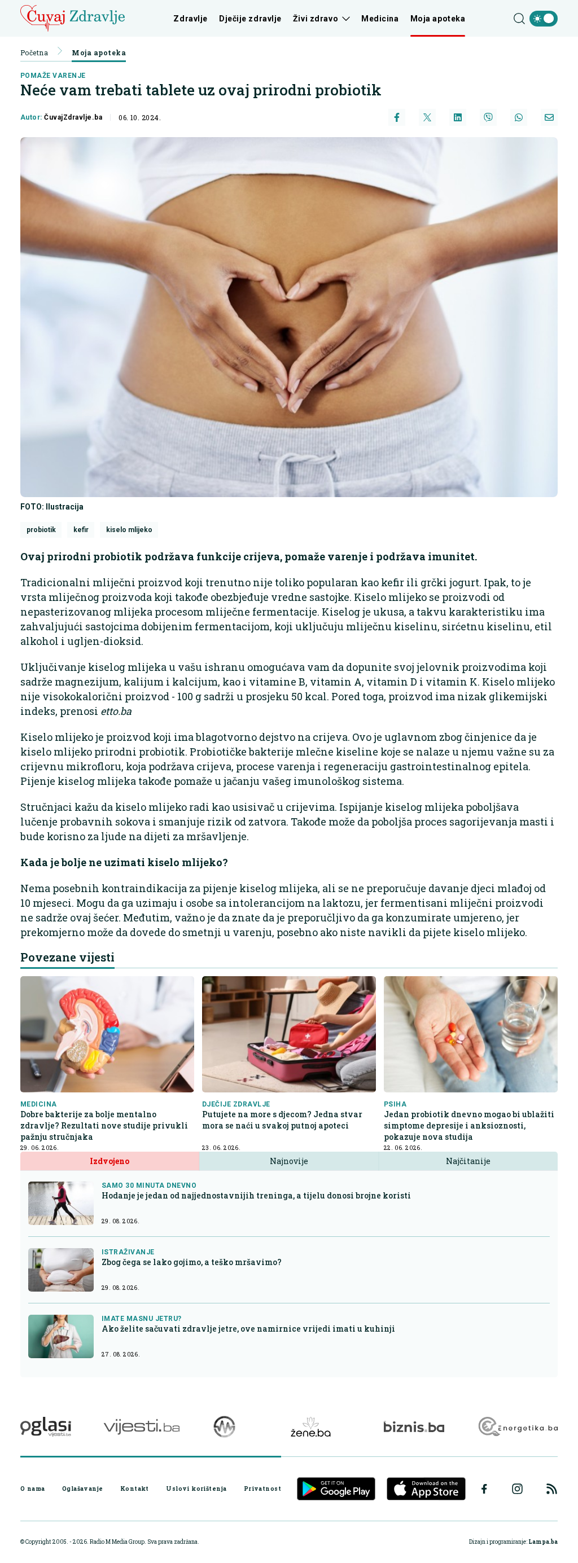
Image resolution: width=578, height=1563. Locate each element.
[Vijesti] (141, 1427)
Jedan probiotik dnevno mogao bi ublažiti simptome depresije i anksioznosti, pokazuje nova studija (469, 1125)
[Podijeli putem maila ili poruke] (549, 117)
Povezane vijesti (67, 957)
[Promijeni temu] (543, 19)
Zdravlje (190, 18)
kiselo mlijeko (129, 530)
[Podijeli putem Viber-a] (488, 117)
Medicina (380, 18)
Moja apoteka (438, 18)
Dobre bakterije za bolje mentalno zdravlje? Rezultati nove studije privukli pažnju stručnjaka (104, 1125)
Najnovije (289, 1161)
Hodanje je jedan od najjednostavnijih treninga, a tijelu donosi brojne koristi (256, 1195)
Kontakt (134, 1488)
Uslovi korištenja (196, 1488)
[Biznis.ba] (414, 1426)
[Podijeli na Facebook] (396, 117)
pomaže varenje (53, 76)
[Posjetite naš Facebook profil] (484, 1489)
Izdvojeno (109, 1161)
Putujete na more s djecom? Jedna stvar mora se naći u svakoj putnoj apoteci (282, 1120)
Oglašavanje (82, 1488)
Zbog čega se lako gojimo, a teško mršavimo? (192, 1262)
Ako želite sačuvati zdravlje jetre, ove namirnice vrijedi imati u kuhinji (248, 1328)
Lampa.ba (543, 1542)
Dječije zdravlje (250, 18)
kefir (81, 530)
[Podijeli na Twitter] (427, 117)
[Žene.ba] (311, 1427)
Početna (34, 52)
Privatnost (262, 1488)
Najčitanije (468, 1161)
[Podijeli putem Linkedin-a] (457, 117)
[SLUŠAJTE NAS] (224, 1426)
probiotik (41, 530)
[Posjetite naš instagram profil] (517, 1489)
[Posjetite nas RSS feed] (552, 1489)
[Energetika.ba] (517, 1427)
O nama (32, 1488)
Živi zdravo (315, 18)
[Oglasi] (45, 1427)
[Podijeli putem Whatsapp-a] (518, 117)
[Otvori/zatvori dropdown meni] (344, 19)
